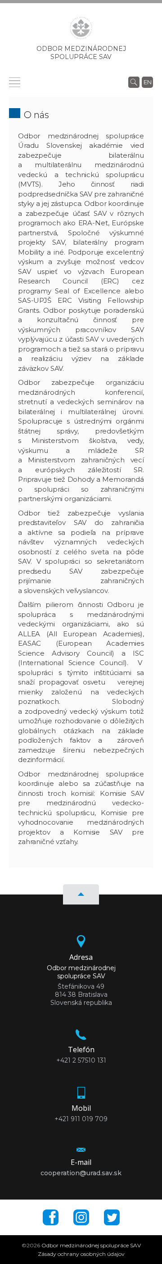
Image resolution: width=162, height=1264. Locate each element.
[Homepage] (81, 31)
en (148, 82)
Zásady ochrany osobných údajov (81, 1253)
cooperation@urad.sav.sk (81, 1173)
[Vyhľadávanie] (134, 82)
